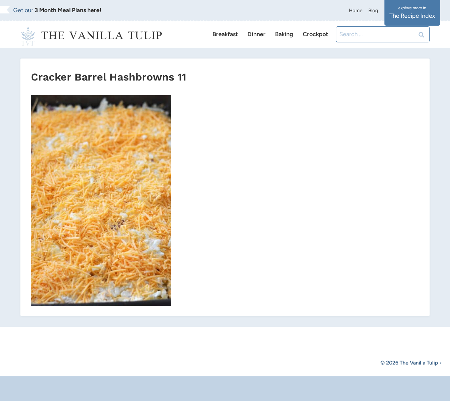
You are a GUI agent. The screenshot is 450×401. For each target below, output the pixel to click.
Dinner (256, 34)
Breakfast (225, 34)
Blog (373, 10)
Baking (284, 34)
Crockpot (315, 34)
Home (355, 10)
